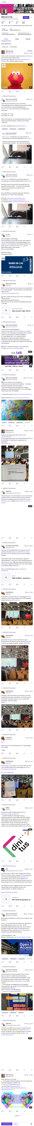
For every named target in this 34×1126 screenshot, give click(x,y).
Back (4, 2)
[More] (32, 91)
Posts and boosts (6, 43)
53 (9, 23)
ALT (29, 162)
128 (2, 23)
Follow (26, 17)
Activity (6, 39)
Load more (17, 1115)
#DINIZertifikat (13, 46)
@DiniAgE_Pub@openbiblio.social (8, 19)
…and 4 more (27, 422)
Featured (28, 39)
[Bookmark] (24, 91)
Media (17, 39)
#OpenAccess (5, 46)
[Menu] (31, 17)
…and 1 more (29, 958)
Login (15, 1124)
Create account (7, 1124)
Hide (30, 64)
